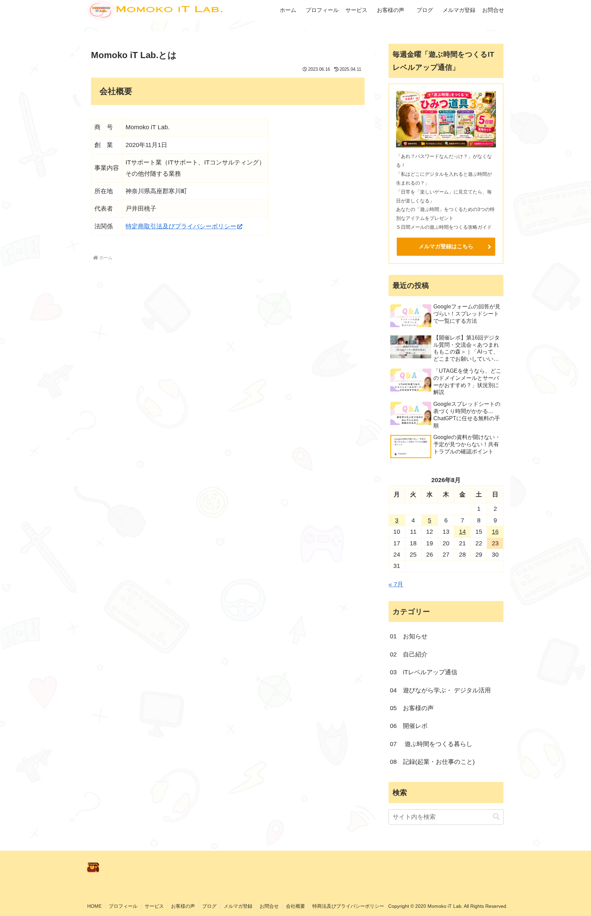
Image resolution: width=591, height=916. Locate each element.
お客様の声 (183, 906)
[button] (496, 817)
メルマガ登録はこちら (446, 246)
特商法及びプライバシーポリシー (348, 906)
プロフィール (123, 906)
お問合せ (269, 906)
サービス (154, 906)
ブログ (209, 906)
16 (495, 531)
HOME (94, 906)
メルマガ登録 (238, 906)
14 (462, 531)
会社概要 (295, 906)
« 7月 (396, 584)
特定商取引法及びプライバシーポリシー (181, 226)
